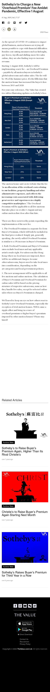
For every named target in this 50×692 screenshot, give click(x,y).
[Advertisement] (25, 356)
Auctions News (8, 442)
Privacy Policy (25, 644)
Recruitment (24, 641)
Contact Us (24, 639)
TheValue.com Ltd (24, 649)
